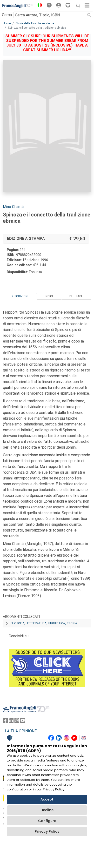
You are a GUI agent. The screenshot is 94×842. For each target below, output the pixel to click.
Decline (47, 810)
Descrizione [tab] (20, 296)
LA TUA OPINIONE (21, 731)
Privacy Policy (47, 831)
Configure (47, 820)
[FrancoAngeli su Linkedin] (11, 721)
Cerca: (7, 15)
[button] (38, 5)
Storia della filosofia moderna (35, 23)
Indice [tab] (49, 296)
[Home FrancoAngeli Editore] (17, 6)
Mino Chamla (13, 206)
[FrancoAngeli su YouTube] (22, 721)
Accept (47, 799)
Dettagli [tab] (76, 296)
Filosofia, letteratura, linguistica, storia (44, 623)
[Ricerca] (89, 15)
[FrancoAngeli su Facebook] (5, 721)
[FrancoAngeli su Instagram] (16, 721)
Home (7, 23)
